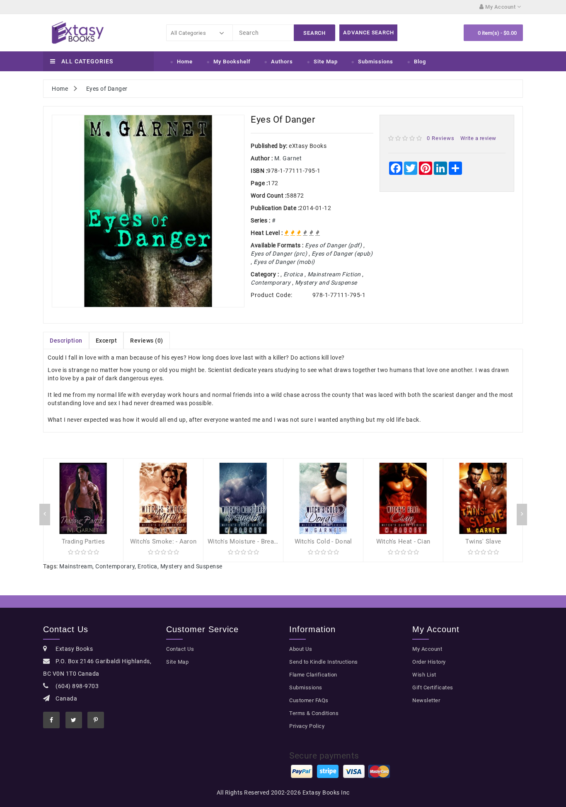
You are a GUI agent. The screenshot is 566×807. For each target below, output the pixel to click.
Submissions (375, 61)
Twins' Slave (483, 541)
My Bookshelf (232, 61)
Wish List (424, 675)
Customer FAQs (309, 700)
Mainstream (75, 566)
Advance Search (368, 32)
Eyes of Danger (107, 88)
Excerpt (106, 340)
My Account (427, 649)
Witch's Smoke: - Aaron (163, 541)
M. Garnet (288, 158)
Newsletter (426, 700)
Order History (429, 662)
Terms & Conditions (314, 713)
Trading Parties (83, 541)
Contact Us (180, 649)
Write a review (478, 138)
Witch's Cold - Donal (323, 541)
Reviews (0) (146, 340)
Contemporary (115, 566)
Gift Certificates (432, 687)
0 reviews (441, 138)
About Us (300, 649)
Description (66, 340)
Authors (282, 61)
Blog (420, 61)
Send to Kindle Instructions (323, 662)
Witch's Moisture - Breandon (248, 541)
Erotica (147, 566)
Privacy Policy (306, 726)
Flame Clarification (313, 675)
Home (185, 61)
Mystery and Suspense (191, 566)
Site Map (326, 61)
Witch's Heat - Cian (403, 541)
